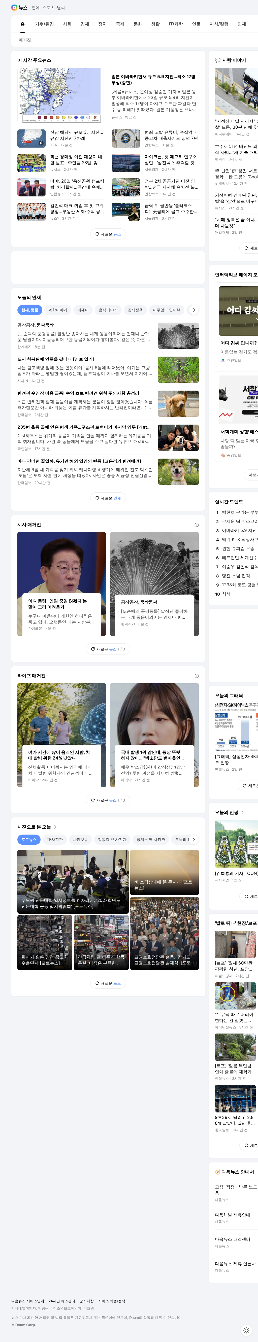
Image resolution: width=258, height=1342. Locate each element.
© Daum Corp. (23, 1325)
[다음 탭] (194, 310)
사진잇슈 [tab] (80, 839)
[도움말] (197, 525)
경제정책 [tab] (135, 309)
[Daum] (15, 7)
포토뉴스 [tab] (29, 839)
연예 (36, 7)
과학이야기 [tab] (57, 309)
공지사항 (87, 1301)
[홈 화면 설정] (246, 1330)
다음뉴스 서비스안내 (27, 1301)
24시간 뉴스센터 (62, 1301)
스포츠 (48, 7)
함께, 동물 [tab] (29, 309)
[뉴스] (23, 7)
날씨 (61, 7)
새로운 (111, 234)
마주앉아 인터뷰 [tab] (166, 309)
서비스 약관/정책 (111, 1301)
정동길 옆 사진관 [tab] (112, 839)
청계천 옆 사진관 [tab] (151, 839)
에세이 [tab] (83, 309)
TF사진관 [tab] (55, 839)
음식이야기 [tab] (108, 309)
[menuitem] (22, 24)
